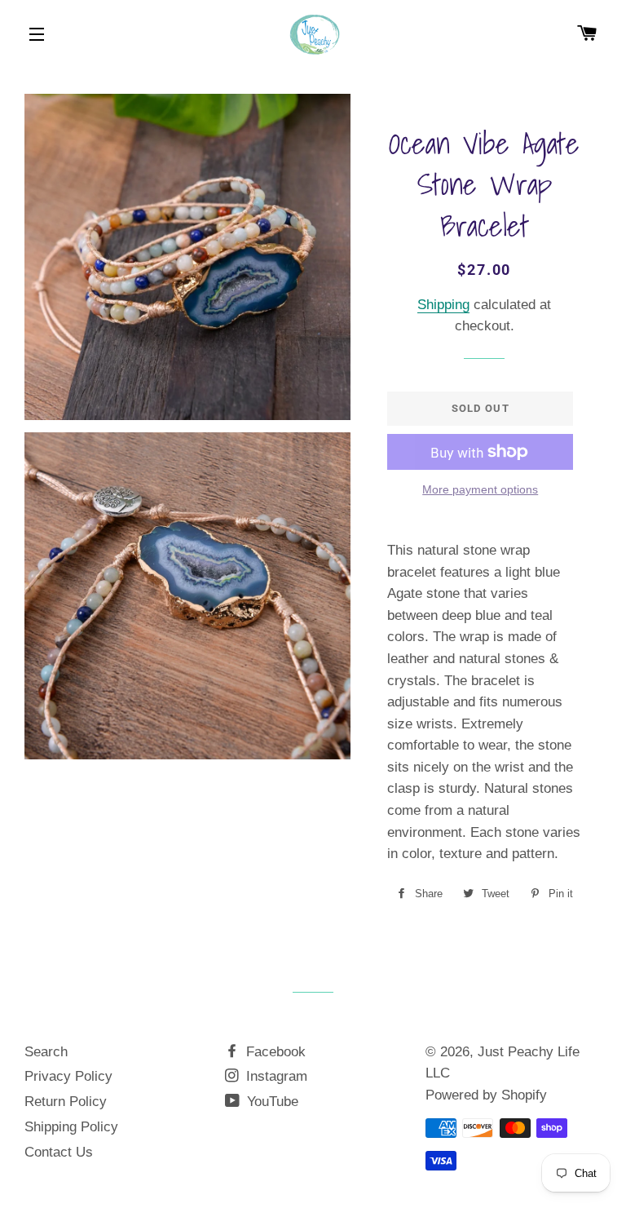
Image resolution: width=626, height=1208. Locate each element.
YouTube (270, 1101)
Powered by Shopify (486, 1095)
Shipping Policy (71, 1127)
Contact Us (58, 1152)
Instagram (274, 1076)
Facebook (274, 1052)
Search (46, 1052)
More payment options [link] (480, 489)
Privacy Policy (68, 1076)
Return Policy (65, 1101)
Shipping (443, 304)
